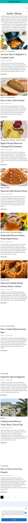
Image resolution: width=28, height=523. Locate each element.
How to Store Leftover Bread (12, 100)
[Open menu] (26, 8)
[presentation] (14, 41)
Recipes (23, 140)
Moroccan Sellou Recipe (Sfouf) (14, 191)
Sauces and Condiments (16, 232)
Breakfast (12, 140)
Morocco (3, 418)
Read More (4, 74)
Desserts (18, 140)
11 (14, 497)
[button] (26, 508)
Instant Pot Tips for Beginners (13, 377)
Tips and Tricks (11, 51)
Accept (14, 519)
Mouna (3, 60)
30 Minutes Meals (5, 140)
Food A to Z (3, 51)
